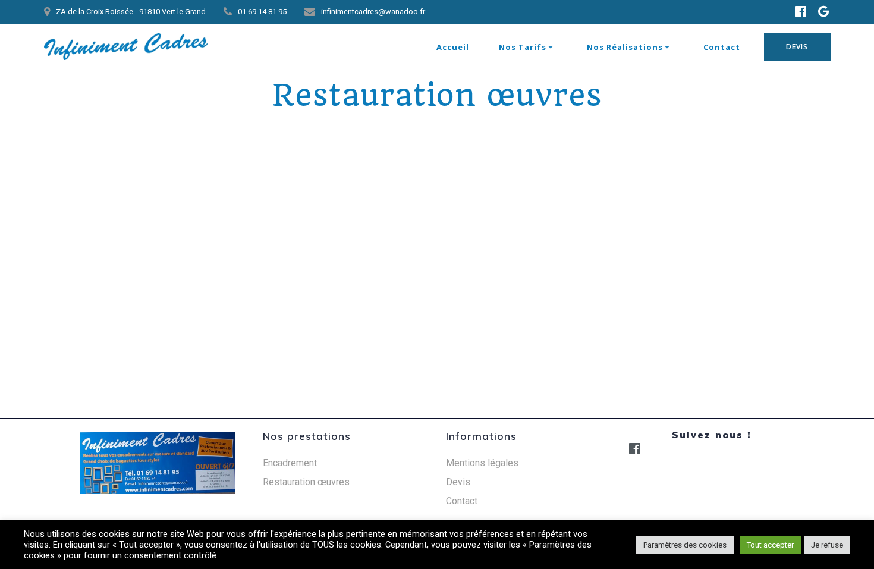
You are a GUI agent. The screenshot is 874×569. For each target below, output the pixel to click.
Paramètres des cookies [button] (685, 544)
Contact (721, 47)
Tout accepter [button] (770, 544)
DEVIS (797, 47)
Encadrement (290, 463)
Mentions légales (482, 463)
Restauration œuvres (306, 482)
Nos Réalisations (625, 47)
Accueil (452, 47)
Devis (458, 482)
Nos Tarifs (522, 47)
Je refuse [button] (827, 544)
